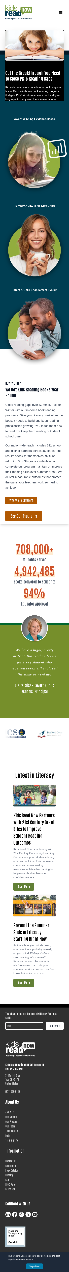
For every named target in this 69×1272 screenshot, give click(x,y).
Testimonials (11, 1130)
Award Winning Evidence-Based (34, 119)
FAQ (7, 1179)
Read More (23, 886)
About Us (9, 1112)
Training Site (11, 1140)
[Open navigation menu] (60, 12)
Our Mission (11, 1116)
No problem (34, 1266)
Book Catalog (11, 1170)
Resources (10, 1165)
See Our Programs (24, 515)
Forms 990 (10, 1189)
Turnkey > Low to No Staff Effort (34, 205)
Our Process (11, 1121)
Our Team (10, 1126)
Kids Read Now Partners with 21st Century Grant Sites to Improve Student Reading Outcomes (34, 828)
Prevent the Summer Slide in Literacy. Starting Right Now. (31, 932)
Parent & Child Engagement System (34, 290)
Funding (9, 1175)
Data (7, 1135)
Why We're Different (21, 500)
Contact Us (11, 1161)
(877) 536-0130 (12, 1091)
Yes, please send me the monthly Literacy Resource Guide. (31, 1015)
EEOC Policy (10, 1184)
